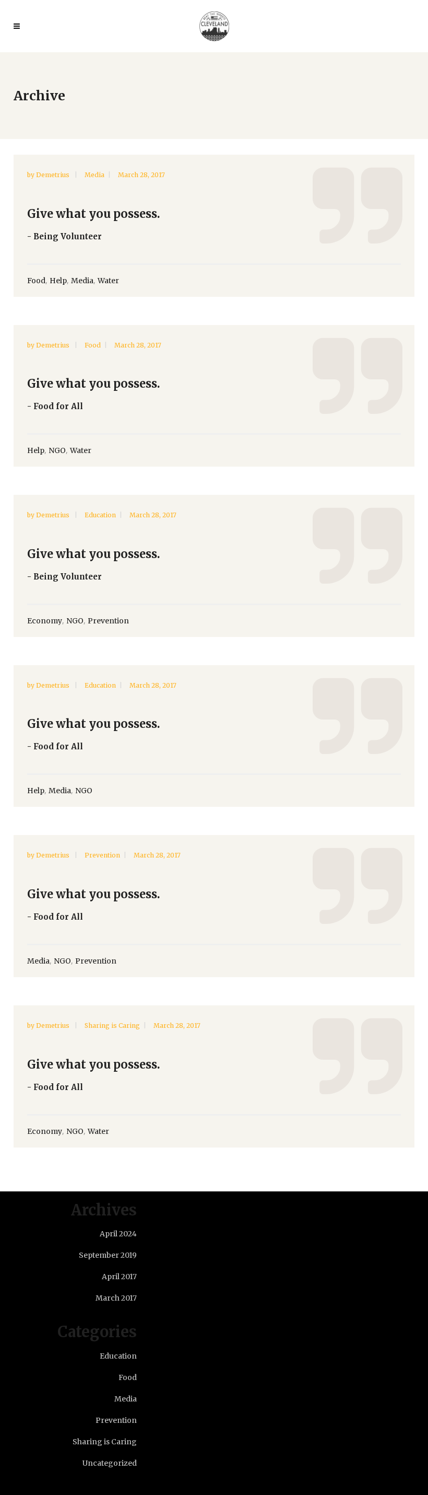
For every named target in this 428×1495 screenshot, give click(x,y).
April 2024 (118, 1233)
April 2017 (119, 1276)
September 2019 (108, 1255)
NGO (57, 450)
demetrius (53, 175)
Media (94, 175)
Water (108, 280)
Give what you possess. (93, 213)
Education (100, 515)
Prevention (108, 620)
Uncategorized (109, 1463)
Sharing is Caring (112, 1025)
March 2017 (116, 1298)
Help (58, 280)
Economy (44, 620)
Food (36, 280)
